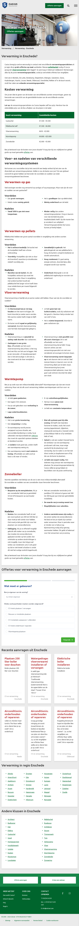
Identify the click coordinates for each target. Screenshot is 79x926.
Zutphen (65, 788)
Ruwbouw (47, 823)
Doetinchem (12, 800)
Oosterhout (66, 774)
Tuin (45, 838)
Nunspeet (47, 800)
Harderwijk (30, 788)
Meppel (46, 792)
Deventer (11, 796)
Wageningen (66, 785)
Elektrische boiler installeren (63, 661)
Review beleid (37, 920)
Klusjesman (12, 857)
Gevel (10, 838)
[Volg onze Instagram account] (69, 893)
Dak (9, 827)
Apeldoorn (12, 781)
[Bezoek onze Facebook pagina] (62, 893)
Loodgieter (12, 860)
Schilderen (48, 827)
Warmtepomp (49, 853)
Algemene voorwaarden (22, 920)
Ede (27, 777)
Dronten (29, 774)
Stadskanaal (67, 777)
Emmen (28, 785)
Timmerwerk (48, 834)
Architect (11, 819)
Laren (46, 785)
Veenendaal (66, 781)
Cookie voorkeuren (52, 920)
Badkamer (11, 823)
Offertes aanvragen (15, 31)
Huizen (46, 777)
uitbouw (35, 436)
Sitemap (7, 920)
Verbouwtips (26, 899)
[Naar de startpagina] (10, 8)
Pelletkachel (48, 819)
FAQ (4, 902)
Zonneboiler (48, 857)
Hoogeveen (48, 774)
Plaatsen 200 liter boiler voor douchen (12, 661)
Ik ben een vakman (58, 880)
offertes (27, 152)
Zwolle (64, 792)
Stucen (46, 831)
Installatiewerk (13, 845)
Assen (10, 788)
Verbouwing (48, 842)
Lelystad (47, 788)
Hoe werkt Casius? (9, 895)
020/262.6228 (47, 898)
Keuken (10, 853)
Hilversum (29, 800)
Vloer (46, 845)
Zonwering (48, 860)
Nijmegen (47, 796)
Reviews (24, 895)
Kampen (47, 781)
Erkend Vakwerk (8, 899)
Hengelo (29, 796)
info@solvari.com (47, 908)
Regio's (5, 906)
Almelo (10, 774)
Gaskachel (11, 834)
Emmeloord (30, 781)
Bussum (11, 792)
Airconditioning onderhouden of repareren (14, 714)
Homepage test (13, 842)
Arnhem (11, 785)
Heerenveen (30, 792)
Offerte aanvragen (54, 6)
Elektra (10, 831)
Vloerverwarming (50, 849)
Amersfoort (12, 777)
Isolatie (10, 849)
